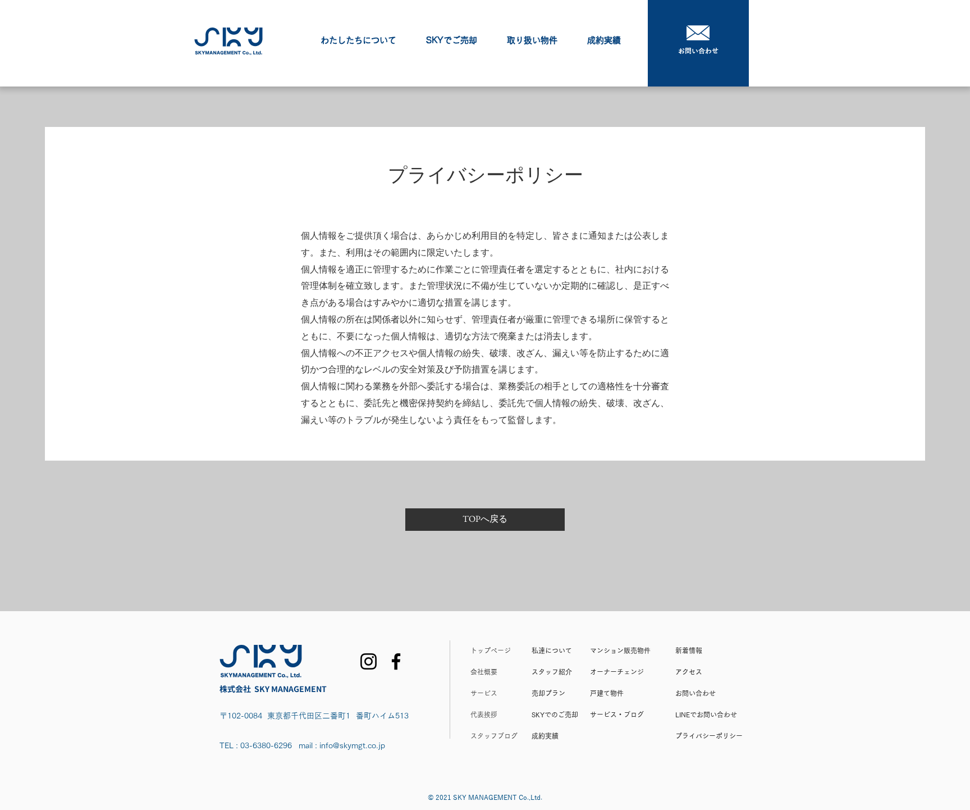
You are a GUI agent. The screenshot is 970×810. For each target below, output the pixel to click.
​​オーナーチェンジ (617, 671)
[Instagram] (368, 661)
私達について (552, 650)
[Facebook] (396, 661)
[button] (451, 40)
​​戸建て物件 (607, 693)
